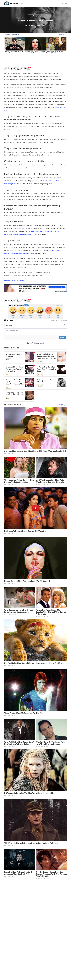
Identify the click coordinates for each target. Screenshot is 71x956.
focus (47, 168)
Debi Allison (29, 25)
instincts (22, 228)
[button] (66, 3)
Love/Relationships (35, 16)
